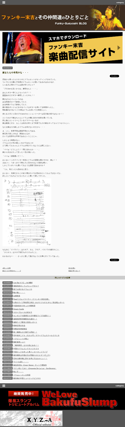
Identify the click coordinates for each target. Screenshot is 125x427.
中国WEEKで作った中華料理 (24, 306)
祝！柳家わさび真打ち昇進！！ (25, 332)
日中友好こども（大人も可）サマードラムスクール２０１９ (36, 335)
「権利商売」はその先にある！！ (26, 345)
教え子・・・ (18, 372)
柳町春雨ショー (19, 342)
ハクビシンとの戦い (21, 339)
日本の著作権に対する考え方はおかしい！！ (30, 358)
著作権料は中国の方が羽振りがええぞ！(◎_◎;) (31, 355)
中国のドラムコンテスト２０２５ (26, 349)
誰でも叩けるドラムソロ (22, 289)
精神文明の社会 (19, 326)
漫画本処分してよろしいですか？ (26, 286)
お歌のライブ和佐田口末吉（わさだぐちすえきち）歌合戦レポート (39, 302)
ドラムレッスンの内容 (21, 375)
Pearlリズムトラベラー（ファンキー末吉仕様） (31, 299)
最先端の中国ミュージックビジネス (27, 378)
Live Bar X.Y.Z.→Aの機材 (23, 283)
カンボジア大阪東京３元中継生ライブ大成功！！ (32, 316)
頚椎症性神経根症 (20, 329)
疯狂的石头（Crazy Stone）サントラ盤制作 (30, 365)
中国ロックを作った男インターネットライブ (30, 352)
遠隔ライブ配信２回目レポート (25, 322)
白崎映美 (16, 296)
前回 (4, 95)
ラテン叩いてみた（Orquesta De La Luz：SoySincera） (35, 368)
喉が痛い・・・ (19, 293)
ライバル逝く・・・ (21, 362)
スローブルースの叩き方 (22, 312)
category (120, 2)
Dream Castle (18, 309)
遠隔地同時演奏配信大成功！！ (25, 319)
